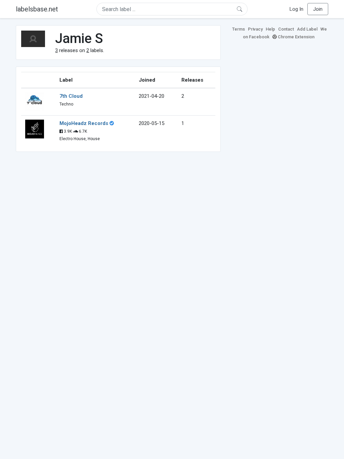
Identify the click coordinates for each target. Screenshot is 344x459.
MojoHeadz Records (83, 123)
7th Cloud (71, 96)
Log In (296, 9)
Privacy (255, 29)
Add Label (307, 29)
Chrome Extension (295, 36)
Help (270, 29)
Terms (238, 29)
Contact (286, 29)
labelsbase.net (37, 9)
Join (317, 9)
